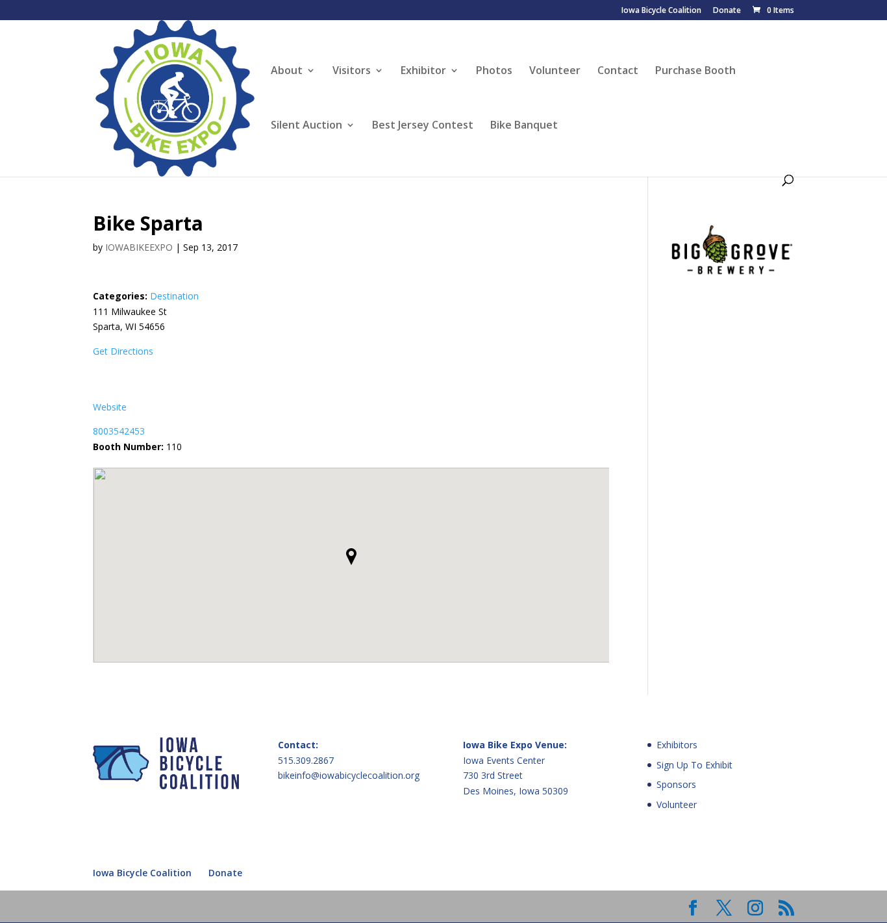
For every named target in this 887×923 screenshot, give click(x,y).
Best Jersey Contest (422, 126)
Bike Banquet (524, 126)
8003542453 (119, 431)
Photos (494, 71)
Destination (174, 296)
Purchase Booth (695, 71)
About (287, 71)
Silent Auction (306, 126)
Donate (727, 11)
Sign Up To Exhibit (694, 765)
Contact (617, 71)
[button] (351, 556)
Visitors (351, 71)
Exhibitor (423, 71)
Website (110, 407)
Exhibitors (676, 745)
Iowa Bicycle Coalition (661, 11)
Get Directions (123, 351)
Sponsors (676, 784)
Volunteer (555, 71)
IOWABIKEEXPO (139, 247)
